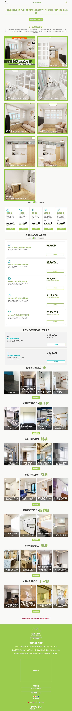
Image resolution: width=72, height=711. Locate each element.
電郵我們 (36, 686)
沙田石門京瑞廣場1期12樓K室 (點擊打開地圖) (28, 646)
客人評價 (36, 638)
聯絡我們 (36, 670)
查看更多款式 (36, 397)
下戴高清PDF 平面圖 (36, 19)
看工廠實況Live (36, 693)
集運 (37, 709)
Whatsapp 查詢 (36, 688)
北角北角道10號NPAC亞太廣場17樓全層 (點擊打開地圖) (28, 650)
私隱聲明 (36, 698)
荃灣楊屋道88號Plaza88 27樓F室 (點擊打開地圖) (28, 653)
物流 (41, 709)
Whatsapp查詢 (37, 2)
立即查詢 (10, 229)
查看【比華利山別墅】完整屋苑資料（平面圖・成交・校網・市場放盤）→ (36, 618)
